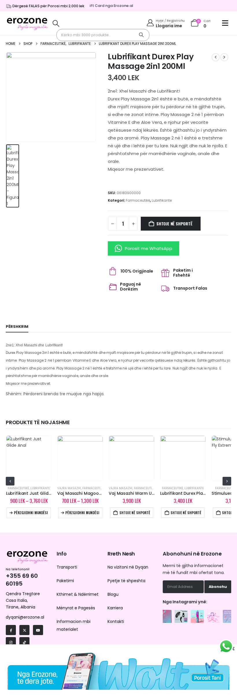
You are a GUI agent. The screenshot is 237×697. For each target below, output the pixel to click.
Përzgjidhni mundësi (31, 512)
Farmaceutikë (138, 200)
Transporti (67, 567)
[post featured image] (28, 458)
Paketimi (65, 581)
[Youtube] (38, 630)
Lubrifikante (162, 200)
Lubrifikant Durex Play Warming (192, 493)
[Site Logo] (27, 23)
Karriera (115, 608)
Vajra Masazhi (69, 488)
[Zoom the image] (165, 612)
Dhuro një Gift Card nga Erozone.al (96, 5)
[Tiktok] (24, 642)
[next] (224, 57)
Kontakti (116, 621)
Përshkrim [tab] (17, 326)
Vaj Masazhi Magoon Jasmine (88, 493)
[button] (56, 23)
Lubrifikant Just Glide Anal (34, 493)
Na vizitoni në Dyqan (128, 567)
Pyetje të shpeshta (126, 581)
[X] (24, 630)
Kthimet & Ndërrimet (78, 594)
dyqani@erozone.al (25, 617)
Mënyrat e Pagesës (76, 608)
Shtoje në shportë (174, 223)
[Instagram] (11, 642)
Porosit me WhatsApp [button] (148, 248)
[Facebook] (11, 630)
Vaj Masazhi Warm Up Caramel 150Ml (148, 493)
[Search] (141, 35)
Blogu (113, 594)
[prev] (216, 57)
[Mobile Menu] (226, 23)
